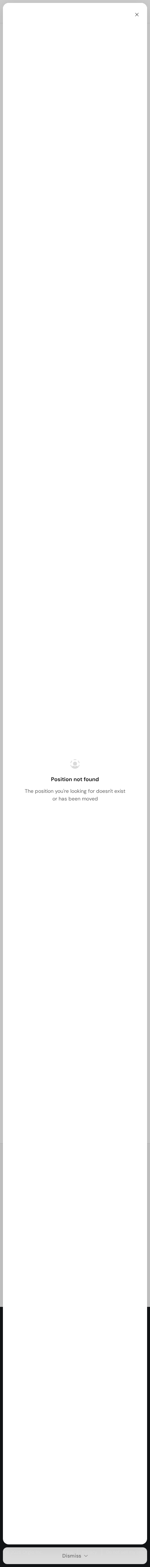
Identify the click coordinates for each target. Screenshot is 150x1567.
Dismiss (71, 1555)
